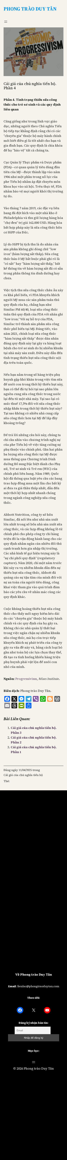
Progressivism (26, 678)
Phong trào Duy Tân (39, 1068)
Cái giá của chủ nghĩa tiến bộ (23, 775)
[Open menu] (6, 22)
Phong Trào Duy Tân (30, 8)
